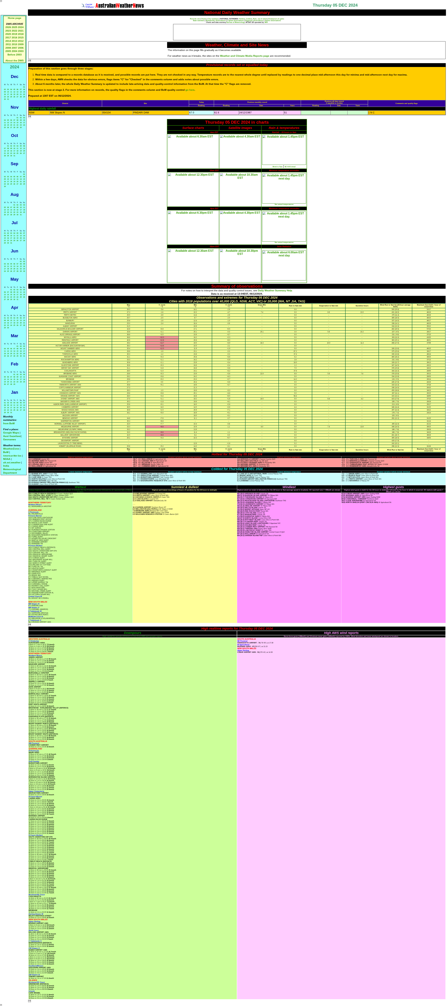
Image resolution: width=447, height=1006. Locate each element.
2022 (14, 30)
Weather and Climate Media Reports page (244, 55)
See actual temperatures (284, 204)
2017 (8, 37)
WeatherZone (11, 448)
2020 (8, 34)
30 (5, 99)
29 (24, 97)
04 (11, 89)
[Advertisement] (237, 32)
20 (17, 94)
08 (24, 89)
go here (190, 89)
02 (5, 89)
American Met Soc (12, 456)
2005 (8, 51)
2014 (8, 41)
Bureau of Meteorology (235, 22)
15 (24, 92)
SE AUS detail (290, 167)
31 (8, 99)
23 (5, 97)
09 (5, 92)
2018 (21, 34)
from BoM (9, 423)
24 (8, 97)
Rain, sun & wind (260, 19)
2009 (21, 44)
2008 (8, 47)
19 (14, 94)
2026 (8, 27)
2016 (14, 37)
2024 (21, 27)
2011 (8, 44)
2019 (14, 34)
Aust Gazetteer (12, 436)
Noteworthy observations (216, 20)
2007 (14, 47)
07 (21, 89)
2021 (21, 30)
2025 (14, 27)
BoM (6, 452)
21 (21, 94)
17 (8, 94)
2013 (14, 41)
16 (5, 94)
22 (24, 94)
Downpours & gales (276, 19)
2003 (21, 51)
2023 (8, 30)
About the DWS (14, 60)
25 (11, 97)
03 (8, 89)
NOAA (6, 459)
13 (17, 92)
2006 (21, 47)
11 (11, 92)
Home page (14, 18)
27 (17, 97)
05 (14, 89)
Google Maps (11, 432)
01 (24, 87)
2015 (21, 37)
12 (14, 92)
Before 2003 (15, 54)
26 (14, 97)
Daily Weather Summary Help (275, 290)
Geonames (9, 439)
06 (17, 89)
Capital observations (235, 20)
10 (8, 92)
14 (21, 92)
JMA (266, 22)
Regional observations (254, 20)
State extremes (198, 20)
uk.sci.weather (11, 462)
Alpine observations (273, 20)
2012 (21, 41)
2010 (14, 44)
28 (21, 97)
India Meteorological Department (12, 469)
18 (11, 94)
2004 (15, 51)
